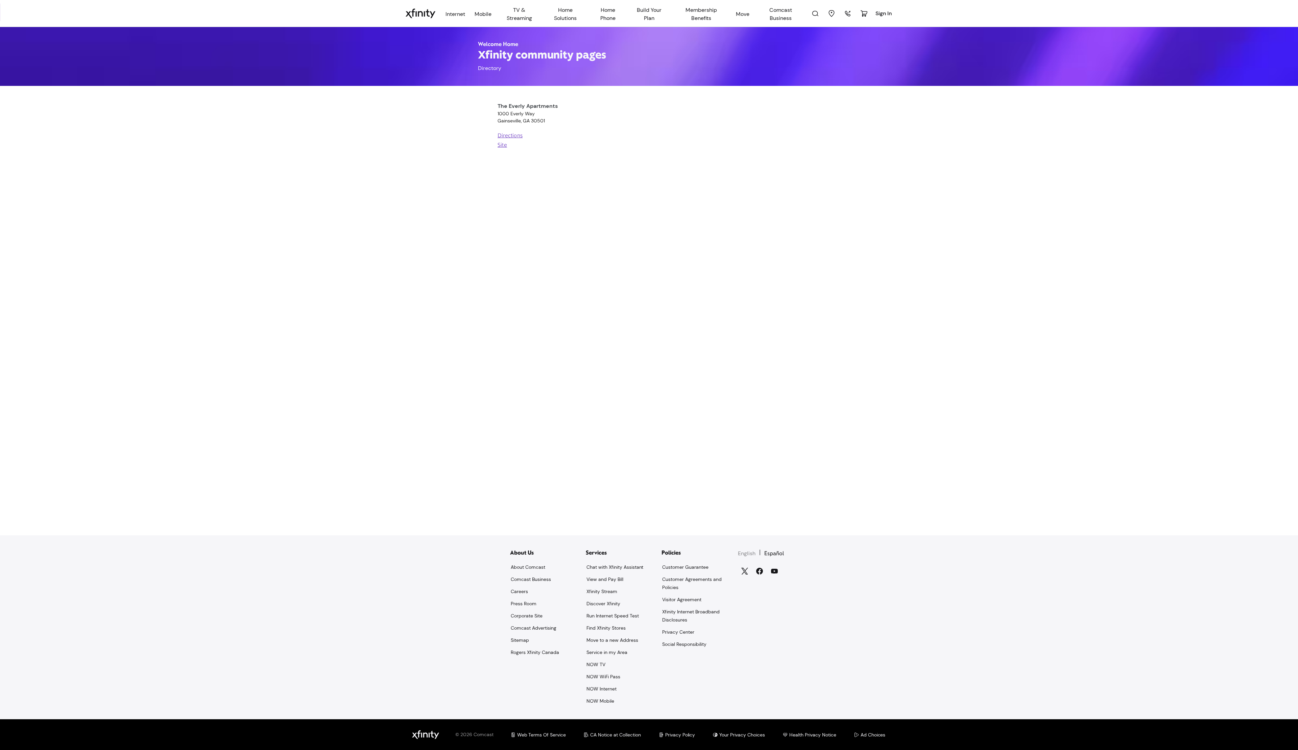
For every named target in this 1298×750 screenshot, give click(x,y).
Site (502, 145)
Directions (510, 136)
